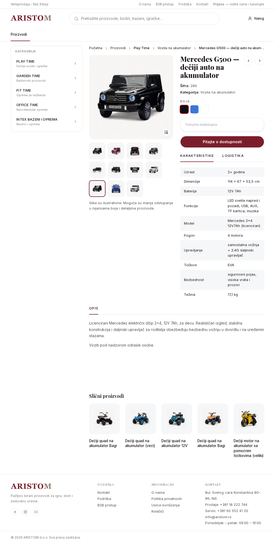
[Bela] (205, 109)
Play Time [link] (142, 48)
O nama (145, 4)
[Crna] (184, 109)
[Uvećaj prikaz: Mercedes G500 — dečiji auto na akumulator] (131, 97)
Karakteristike (197, 155)
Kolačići (157, 511)
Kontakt (202, 4)
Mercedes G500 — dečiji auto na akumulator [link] (231, 48)
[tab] (97, 151)
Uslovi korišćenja (165, 505)
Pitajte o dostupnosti (222, 141)
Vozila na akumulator (174, 48)
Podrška (185, 4)
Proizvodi (19, 34)
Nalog (259, 18)
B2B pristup (165, 4)
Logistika (233, 155)
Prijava (218, 4)
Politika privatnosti (166, 498)
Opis (93, 308)
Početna (95, 48)
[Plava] (194, 109)
